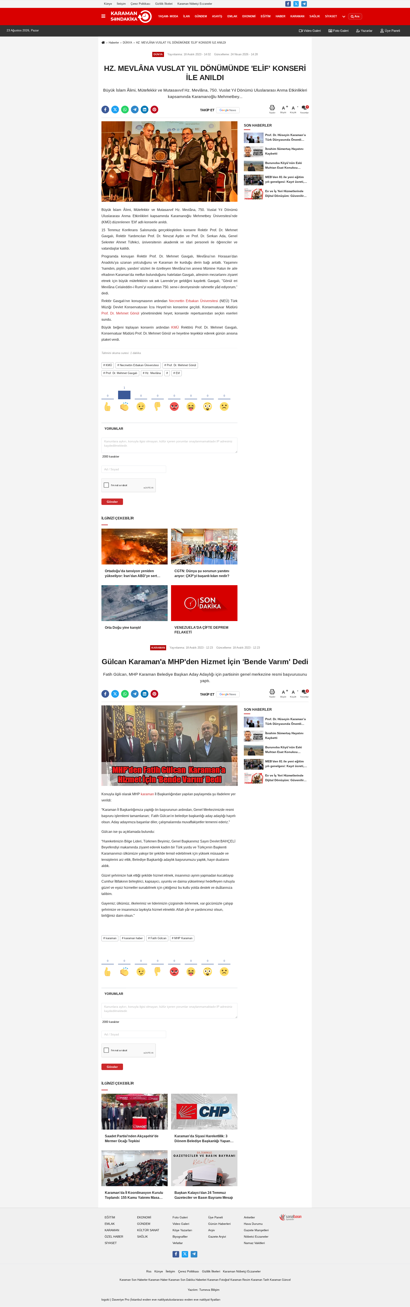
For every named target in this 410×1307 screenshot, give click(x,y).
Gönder (112, 501)
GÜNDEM (201, 16)
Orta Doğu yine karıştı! (123, 627)
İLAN (186, 16)
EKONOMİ (249, 16)
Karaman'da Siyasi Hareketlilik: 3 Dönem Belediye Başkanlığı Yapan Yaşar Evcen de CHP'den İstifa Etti (202, 1138)
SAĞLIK (314, 16)
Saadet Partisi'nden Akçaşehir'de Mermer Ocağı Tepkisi (131, 1138)
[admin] (304, 4)
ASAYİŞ (217, 16)
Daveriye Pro (120, 1299)
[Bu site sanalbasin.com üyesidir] (290, 1217)
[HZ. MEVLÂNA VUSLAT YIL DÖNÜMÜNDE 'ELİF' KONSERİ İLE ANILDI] (169, 161)
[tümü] (344, 16)
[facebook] (105, 109)
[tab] (113, 428)
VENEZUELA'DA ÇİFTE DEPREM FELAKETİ (201, 630)
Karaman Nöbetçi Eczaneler (194, 3)
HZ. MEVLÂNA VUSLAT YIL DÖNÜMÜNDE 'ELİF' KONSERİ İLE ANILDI (181, 42)
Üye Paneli (392, 30)
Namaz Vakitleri (254, 1243)
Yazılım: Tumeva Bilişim (204, 1289)
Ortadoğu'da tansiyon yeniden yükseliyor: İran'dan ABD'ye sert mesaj (131, 573)
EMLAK (232, 16)
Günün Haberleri (219, 1223)
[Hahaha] (191, 399)
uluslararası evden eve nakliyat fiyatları (194, 1299)
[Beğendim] (107, 399)
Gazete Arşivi (217, 1236)
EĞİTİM (266, 16)
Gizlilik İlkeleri (164, 3)
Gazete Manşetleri (256, 1230)
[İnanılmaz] (207, 399)
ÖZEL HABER (114, 1236)
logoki (105, 1299)
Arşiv (211, 1230)
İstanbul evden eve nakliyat (149, 1299)
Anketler (249, 1217)
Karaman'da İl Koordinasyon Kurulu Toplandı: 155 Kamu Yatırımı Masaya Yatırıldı (134, 1195)
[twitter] (115, 109)
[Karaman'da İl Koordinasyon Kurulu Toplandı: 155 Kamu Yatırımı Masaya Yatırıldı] (134, 1168)
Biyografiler (180, 1236)
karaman (147, 794)
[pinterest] (154, 109)
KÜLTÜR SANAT (148, 1230)
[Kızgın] (174, 399)
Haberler (114, 42)
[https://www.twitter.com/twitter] (296, 4)
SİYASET (331, 16)
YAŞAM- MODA (168, 16)
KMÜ (175, 327)
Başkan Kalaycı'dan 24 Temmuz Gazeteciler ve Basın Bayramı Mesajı (203, 1195)
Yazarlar (366, 30)
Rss (148, 1271)
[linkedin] (144, 109)
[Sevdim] (141, 399)
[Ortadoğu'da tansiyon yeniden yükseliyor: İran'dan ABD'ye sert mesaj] (134, 546)
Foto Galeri (340, 30)
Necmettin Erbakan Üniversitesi (194, 301)
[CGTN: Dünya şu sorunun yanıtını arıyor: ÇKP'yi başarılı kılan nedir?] (204, 546)
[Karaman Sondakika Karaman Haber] (131, 16)
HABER (280, 16)
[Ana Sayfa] (103, 42)
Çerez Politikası (140, 3)
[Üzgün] (224, 399)
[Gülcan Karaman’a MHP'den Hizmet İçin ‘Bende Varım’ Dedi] (169, 745)
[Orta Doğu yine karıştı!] (134, 603)
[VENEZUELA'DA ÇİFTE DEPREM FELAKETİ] (204, 603)
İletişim (121, 3)
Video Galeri (312, 30)
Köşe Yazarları (182, 1230)
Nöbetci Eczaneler (256, 1236)
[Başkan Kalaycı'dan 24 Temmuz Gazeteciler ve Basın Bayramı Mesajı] (204, 1168)
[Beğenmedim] (157, 399)
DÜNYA (127, 42)
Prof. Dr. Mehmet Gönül (121, 313)
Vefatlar (178, 1243)
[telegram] (135, 109)
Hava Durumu (253, 1223)
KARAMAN (297, 16)
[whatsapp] (125, 109)
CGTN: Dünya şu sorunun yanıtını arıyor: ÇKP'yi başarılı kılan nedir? (201, 573)
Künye (108, 3)
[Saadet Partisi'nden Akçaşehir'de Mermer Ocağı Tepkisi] (134, 1112)
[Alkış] (124, 399)
